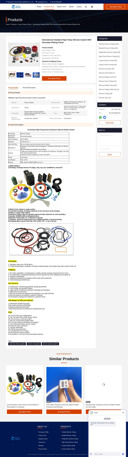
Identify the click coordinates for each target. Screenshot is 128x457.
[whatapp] (100, 117)
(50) (108, 48)
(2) (109, 89)
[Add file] (91, 454)
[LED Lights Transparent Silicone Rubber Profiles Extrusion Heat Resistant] (24, 384)
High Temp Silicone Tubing (70, 442)
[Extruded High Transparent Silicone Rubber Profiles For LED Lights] (64, 384)
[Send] (123, 454)
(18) (105, 93)
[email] (104, 117)
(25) (108, 60)
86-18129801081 (56, 2)
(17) (107, 73)
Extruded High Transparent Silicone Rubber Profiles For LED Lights (63, 406)
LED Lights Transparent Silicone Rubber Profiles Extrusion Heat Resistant (23, 406)
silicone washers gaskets (50, 344)
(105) (109, 44)
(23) (109, 52)
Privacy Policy (43, 449)
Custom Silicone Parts (24, 24)
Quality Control (43, 439)
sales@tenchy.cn (42, 2)
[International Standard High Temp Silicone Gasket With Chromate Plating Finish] (24, 54)
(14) (107, 81)
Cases (79, 7)
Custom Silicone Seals (68, 445)
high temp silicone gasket (17, 344)
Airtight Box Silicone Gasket (70, 439)
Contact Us (42, 442)
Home (39, 7)
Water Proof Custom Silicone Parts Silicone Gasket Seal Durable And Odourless (103, 406)
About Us (61, 7)
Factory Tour (42, 435)
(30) (106, 69)
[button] (38, 75)
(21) (109, 56)
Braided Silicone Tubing (69, 435)
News (71, 7)
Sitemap (41, 445)
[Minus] (123, 413)
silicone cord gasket (34, 344)
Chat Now (110, 123)
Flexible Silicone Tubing (69, 432)
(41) (108, 85)
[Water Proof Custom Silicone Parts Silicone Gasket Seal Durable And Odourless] (103, 384)
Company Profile (44, 432)
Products (48, 7)
